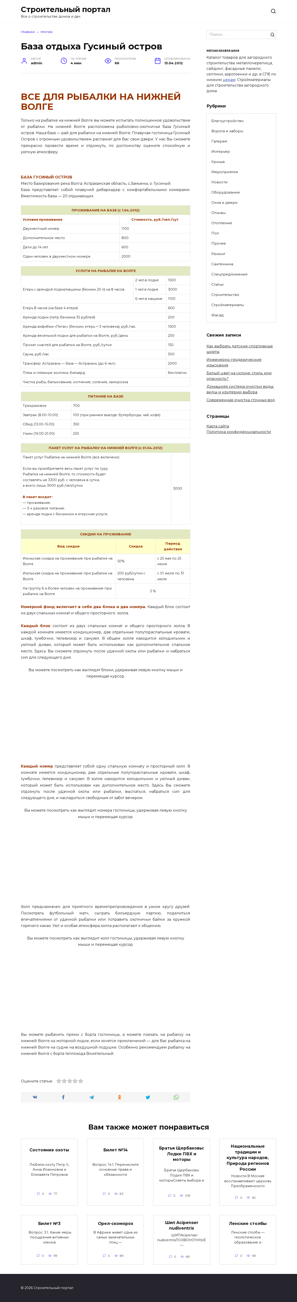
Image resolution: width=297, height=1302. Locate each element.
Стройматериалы (227, 305)
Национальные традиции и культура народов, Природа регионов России (247, 1158)
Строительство (225, 294)
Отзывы (218, 213)
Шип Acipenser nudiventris (181, 1225)
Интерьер (220, 151)
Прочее (218, 243)
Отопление (221, 223)
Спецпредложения (229, 274)
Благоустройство (227, 121)
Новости (219, 182)
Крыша (218, 161)
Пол (215, 233)
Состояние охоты (49, 1149)
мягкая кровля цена (223, 50)
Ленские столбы (248, 1223)
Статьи (217, 284)
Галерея (219, 141)
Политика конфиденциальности (239, 432)
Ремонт (218, 254)
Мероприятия (224, 172)
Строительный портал (65, 9)
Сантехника (222, 264)
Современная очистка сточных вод (241, 400)
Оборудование (225, 192)
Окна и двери (224, 202)
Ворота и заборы (227, 131)
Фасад (217, 315)
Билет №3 (49, 1223)
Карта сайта (218, 426)
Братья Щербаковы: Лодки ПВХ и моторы (181, 1154)
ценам (229, 80)
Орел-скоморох (115, 1223)
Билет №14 (115, 1149)
